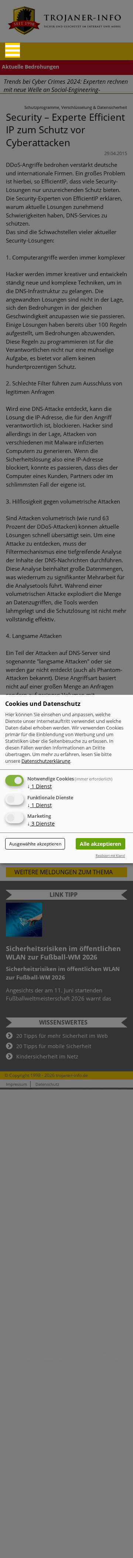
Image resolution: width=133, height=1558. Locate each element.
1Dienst (39, 786)
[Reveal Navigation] (12, 50)
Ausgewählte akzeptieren (35, 844)
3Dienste (41, 823)
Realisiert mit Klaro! (110, 855)
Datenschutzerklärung (45, 761)
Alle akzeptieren (100, 843)
